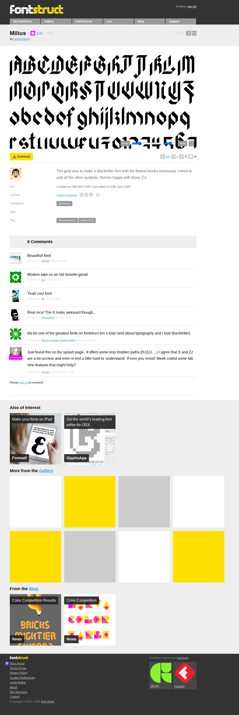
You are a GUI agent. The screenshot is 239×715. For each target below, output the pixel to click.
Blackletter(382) (67, 220)
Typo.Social (17, 663)
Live (109, 21)
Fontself (179, 686)
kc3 (43, 279)
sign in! (192, 6)
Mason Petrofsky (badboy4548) (58, 340)
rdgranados (48, 317)
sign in (23, 382)
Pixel (125, 143)
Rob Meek (47, 701)
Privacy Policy (19, 673)
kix (43, 298)
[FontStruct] (41, 12)
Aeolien (45, 372)
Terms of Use (18, 668)
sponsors (182, 658)
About (13, 687)
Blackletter (64, 203)
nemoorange (22, 39)
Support (174, 21)
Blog (141, 21)
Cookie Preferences (22, 677)
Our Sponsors (18, 692)
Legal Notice (18, 682)
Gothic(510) (87, 220)
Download (23, 156)
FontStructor (84, 21)
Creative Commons (66, 195)
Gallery (49, 21)
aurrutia (46, 260)
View (182, 143)
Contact (15, 696)
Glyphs (154, 686)
